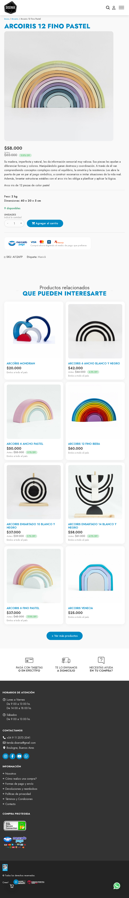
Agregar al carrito (47, 223)
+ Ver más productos (65, 636)
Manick (42, 257)
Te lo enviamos (66, 669)
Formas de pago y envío (19, 784)
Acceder (113, 8)
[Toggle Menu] (121, 7)
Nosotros (10, 774)
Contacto (10, 804)
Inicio (6, 18)
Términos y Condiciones (19, 799)
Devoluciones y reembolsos (21, 789)
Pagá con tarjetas (29, 669)
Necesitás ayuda (101, 669)
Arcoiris (14, 18)
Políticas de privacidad (18, 794)
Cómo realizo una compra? (21, 779)
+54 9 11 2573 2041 (18, 738)
